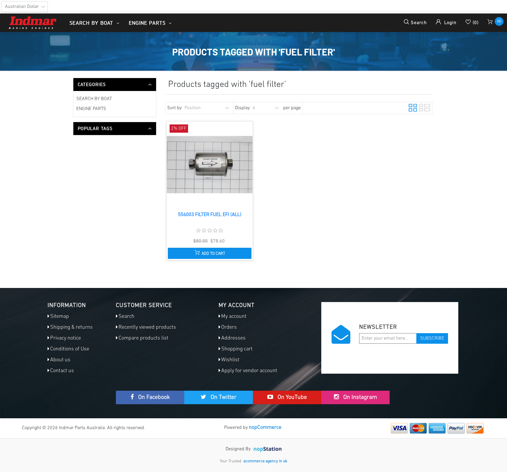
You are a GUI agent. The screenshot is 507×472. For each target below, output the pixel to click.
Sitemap (59, 316)
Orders (229, 327)
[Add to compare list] (198, 170)
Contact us (62, 371)
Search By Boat (94, 99)
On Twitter (222, 397)
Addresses (233, 338)
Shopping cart (237, 349)
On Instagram (359, 397)
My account (233, 316)
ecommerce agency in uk (265, 461)
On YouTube (291, 397)
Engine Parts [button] (148, 23)
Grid (412, 107)
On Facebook (153, 397)
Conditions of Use (69, 349)
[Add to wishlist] (209, 170)
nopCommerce (265, 427)
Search (126, 316)
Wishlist (230, 360)
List (422, 107)
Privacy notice (65, 338)
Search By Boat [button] (92, 23)
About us (60, 360)
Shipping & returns (71, 327)
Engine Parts (91, 109)
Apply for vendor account (249, 371)
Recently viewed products (147, 327)
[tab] (114, 84)
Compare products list (143, 338)
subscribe (432, 338)
